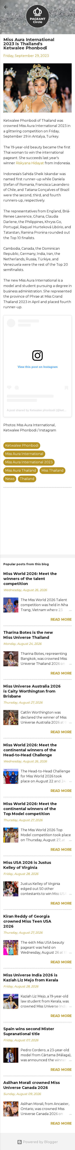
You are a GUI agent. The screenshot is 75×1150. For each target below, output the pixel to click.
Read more (61, 619)
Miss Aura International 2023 (29, 462)
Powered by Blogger (40, 1142)
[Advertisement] (37, 522)
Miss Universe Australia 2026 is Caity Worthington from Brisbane (32, 691)
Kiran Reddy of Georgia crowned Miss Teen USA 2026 (27, 921)
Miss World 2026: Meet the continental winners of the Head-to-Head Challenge (30, 750)
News (9, 479)
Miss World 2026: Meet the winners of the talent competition (30, 578)
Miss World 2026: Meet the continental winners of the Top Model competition (30, 809)
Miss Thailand (52, 470)
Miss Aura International (24, 454)
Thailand (27, 479)
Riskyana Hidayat (30, 163)
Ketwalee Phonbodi (21, 445)
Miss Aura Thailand (20, 470)
